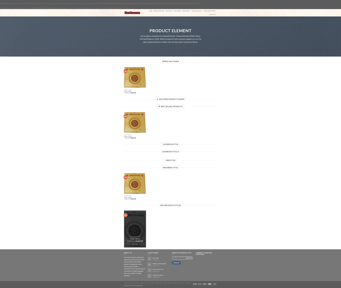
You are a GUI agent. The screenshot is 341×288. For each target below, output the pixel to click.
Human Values (196, 11)
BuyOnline (177, 11)
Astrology (169, 11)
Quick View (135, 244)
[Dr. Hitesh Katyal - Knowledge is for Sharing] (132, 13)
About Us (213, 14)
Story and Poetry (209, 11)
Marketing (185, 11)
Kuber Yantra (128, 91)
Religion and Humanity (159, 263)
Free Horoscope (159, 11)
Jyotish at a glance (158, 275)
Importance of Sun (158, 269)
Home (150, 11)
